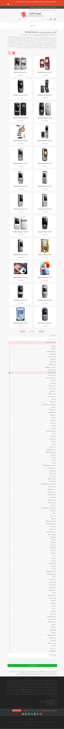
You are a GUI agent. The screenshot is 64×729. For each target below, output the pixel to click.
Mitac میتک (53, 420)
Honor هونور (53, 640)
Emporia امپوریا (52, 590)
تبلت (49, 691)
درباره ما (37, 10)
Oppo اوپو (53, 561)
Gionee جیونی (52, 587)
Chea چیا (54, 418)
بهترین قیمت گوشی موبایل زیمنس (49, 674)
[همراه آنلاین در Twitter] (35, 714)
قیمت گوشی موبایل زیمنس (39, 673)
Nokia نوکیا (53, 359)
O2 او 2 (54, 433)
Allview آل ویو (53, 579)
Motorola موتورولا (52, 370)
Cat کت (54, 577)
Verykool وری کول (52, 534)
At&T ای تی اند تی (52, 502)
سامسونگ (50, 694)
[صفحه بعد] (40, 331)
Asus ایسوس (53, 476)
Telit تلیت (53, 399)
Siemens (34, 671)
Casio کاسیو (53, 550)
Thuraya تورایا (52, 481)
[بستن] (8, 4)
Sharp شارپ (53, 415)
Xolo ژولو (54, 569)
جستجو (32, 661)
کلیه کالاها (52, 655)
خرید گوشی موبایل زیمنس (51, 673)
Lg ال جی (54, 407)
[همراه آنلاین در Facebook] (37, 714)
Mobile (23, 671)
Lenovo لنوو (53, 545)
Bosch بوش (53, 383)
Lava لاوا (54, 593)
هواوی (44, 694)
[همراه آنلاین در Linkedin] (32, 714)
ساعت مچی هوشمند (25, 691)
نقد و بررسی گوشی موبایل (15, 671)
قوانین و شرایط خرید (44, 10)
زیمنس (37, 671)
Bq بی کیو (53, 624)
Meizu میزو (53, 542)
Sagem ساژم (53, 391)
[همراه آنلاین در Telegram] (26, 714)
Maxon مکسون (52, 394)
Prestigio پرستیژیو (51, 574)
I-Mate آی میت (52, 447)
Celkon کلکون (53, 547)
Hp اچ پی (54, 463)
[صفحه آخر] (43, 331)
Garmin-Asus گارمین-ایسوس (49, 508)
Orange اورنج (53, 537)
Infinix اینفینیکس (52, 643)
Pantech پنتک (52, 439)
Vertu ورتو (53, 457)
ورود (48, 19)
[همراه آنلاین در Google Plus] (40, 714)
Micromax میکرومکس (51, 524)
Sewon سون (53, 423)
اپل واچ (31, 691)
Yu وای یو (54, 608)
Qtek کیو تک (53, 455)
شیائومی (40, 694)
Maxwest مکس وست (51, 571)
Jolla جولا (54, 566)
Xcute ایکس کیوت (52, 468)
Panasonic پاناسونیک (51, 378)
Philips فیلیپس (52, 386)
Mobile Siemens (43, 671)
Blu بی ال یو (53, 526)
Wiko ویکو (53, 601)
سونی (36, 694)
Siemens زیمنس (52, 372)
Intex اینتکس (53, 614)
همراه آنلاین (47, 681)
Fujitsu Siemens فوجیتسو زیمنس (48, 484)
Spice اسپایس (52, 529)
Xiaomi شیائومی (52, 357)
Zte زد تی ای (53, 516)
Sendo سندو (53, 402)
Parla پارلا (54, 558)
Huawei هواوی (52, 354)
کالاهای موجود (51, 654)
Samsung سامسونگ (51, 351)
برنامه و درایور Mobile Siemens (26, 673)
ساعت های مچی (39, 691)
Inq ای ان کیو (53, 510)
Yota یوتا (54, 606)
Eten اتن (54, 460)
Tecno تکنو (53, 646)
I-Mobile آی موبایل (52, 492)
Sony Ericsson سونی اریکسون (49, 404)
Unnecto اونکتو (52, 582)
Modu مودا (53, 518)
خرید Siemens (29, 674)
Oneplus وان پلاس (52, 595)
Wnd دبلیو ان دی (52, 486)
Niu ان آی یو (53, 553)
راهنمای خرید (53, 10)
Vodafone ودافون (52, 494)
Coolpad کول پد (52, 619)
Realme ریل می (52, 638)
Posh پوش (53, 611)
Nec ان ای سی (53, 388)
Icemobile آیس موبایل (51, 532)
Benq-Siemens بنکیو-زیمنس (49, 465)
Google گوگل (53, 630)
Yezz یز (54, 555)
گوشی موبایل (28, 671)
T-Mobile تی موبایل (51, 489)
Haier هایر (53, 441)
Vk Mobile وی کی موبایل (50, 452)
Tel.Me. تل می (52, 410)
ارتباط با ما (31, 10)
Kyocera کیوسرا (52, 396)
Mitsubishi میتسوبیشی (50, 367)
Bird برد (54, 444)
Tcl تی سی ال (53, 648)
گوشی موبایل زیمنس (52, 671)
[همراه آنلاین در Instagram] (29, 714)
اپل (47, 694)
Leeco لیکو (53, 627)
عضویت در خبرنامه (17, 710)
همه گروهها (53, 346)
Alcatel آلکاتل (53, 362)
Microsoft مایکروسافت (51, 521)
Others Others (52, 651)
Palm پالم (54, 425)
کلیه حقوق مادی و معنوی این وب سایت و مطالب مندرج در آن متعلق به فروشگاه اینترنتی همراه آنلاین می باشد (31, 722)
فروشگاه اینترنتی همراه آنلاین (26, 689)
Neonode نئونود (52, 412)
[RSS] (23, 714)
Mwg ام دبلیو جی (52, 500)
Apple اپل (53, 349)
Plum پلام (54, 540)
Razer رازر (54, 632)
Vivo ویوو (53, 603)
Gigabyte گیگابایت (52, 479)
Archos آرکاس (52, 585)
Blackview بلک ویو (52, 635)
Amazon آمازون (52, 598)
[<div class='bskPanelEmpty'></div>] (55, 19)
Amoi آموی (53, 428)
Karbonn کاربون (52, 563)
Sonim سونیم (53, 497)
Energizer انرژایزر (52, 622)
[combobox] (32, 25)
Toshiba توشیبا (52, 471)
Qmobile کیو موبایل (51, 616)
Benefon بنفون (52, 364)
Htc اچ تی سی (53, 473)
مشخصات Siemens (37, 674)
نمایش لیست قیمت (32, 665)
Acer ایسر (53, 505)
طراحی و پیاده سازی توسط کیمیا (32, 725)
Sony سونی (53, 380)
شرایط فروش (26, 710)
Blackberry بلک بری (51, 449)
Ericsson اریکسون (52, 375)
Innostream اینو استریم (51, 431)
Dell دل (54, 513)
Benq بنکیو (53, 436)
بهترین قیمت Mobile (20, 674)
